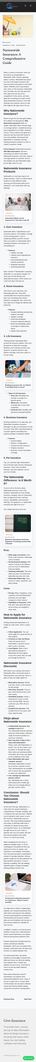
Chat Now (30, 1058)
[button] (25, 6)
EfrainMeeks (21, 45)
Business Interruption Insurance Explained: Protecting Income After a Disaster (18, 541)
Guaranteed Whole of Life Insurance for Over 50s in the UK (17, 219)
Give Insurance (15, 1020)
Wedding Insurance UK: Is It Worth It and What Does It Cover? (18, 386)
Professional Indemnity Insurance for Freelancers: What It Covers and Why (17, 900)
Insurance (8, 42)
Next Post (27, 999)
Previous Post (9, 999)
